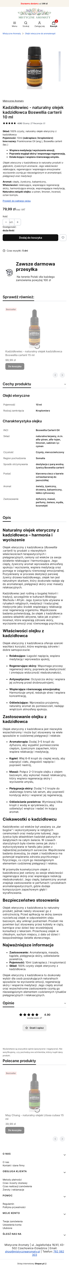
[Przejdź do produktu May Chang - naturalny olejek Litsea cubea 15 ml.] (34, 1091)
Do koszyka (14, 366)
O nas (6, 1162)
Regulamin (8, 1203)
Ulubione (7, 1228)
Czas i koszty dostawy (15, 1182)
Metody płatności (12, 1179)
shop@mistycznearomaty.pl (22, 1251)
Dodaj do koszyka (30, 237)
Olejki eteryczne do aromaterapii (40, 33)
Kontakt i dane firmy (14, 1165)
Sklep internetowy (30, 1263)
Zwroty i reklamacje (13, 1189)
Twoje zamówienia (13, 1221)
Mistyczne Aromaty (12, 33)
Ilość (5, 216)
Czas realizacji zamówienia (17, 1186)
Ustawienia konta (12, 1224)
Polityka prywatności (14, 1207)
